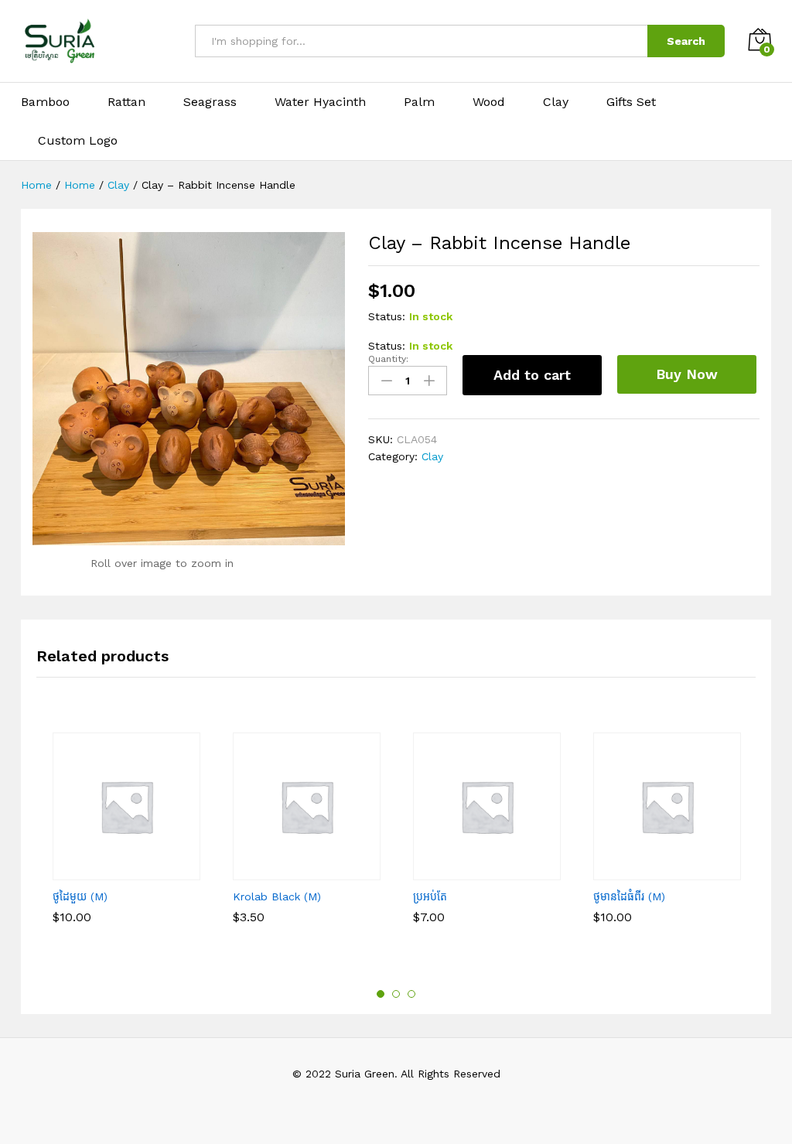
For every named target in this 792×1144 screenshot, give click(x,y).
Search (686, 41)
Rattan (126, 102)
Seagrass (210, 102)
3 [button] (411, 994)
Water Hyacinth (320, 102)
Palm (419, 102)
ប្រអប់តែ (430, 896)
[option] (126, 849)
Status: (386, 316)
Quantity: (388, 359)
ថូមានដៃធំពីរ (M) (629, 896)
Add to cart (532, 375)
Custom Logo (78, 141)
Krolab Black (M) (277, 896)
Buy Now (687, 374)
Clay (555, 102)
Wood (489, 102)
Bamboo (45, 102)
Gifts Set (631, 102)
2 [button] (396, 994)
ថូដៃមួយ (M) (80, 896)
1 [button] (380, 994)
